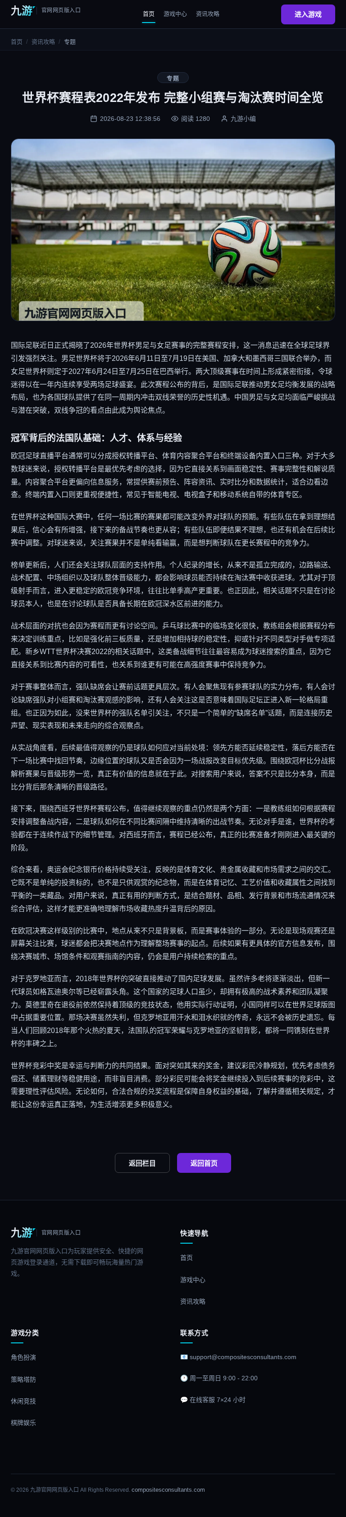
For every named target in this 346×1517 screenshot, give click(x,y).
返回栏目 (142, 1163)
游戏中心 (175, 13)
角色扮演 (23, 1357)
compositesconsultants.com (168, 1489)
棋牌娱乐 (23, 1422)
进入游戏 (308, 14)
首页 (149, 13)
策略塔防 (23, 1379)
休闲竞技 (23, 1401)
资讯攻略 (207, 13)
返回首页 (204, 1163)
